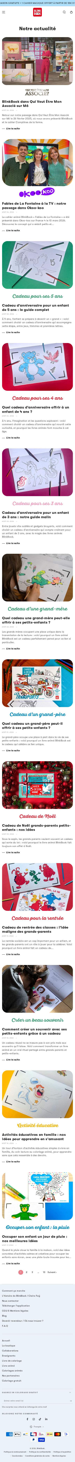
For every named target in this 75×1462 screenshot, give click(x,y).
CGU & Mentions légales (15, 1310)
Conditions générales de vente (37, 1456)
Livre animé (8, 1365)
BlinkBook (41, 1448)
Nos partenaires (11, 1375)
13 (44, 1272)
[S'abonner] (71, 1401)
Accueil (6, 1340)
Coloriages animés (12, 1370)
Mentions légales (59, 1456)
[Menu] (3, 12)
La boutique (8, 1345)
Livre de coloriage (12, 1360)
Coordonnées (17, 1456)
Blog (4, 1315)
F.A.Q (5, 1326)
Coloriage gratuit (11, 1380)
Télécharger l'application (16, 1305)
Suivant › (52, 1272)
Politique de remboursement (15, 1452)
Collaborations (10, 1350)
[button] (64, 12)
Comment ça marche (13, 1290)
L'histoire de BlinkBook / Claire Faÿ (21, 1295)
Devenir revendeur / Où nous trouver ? (22, 1320)
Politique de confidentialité (40, 1452)
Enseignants (8, 1355)
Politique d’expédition (62, 1452)
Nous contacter (10, 1301)
